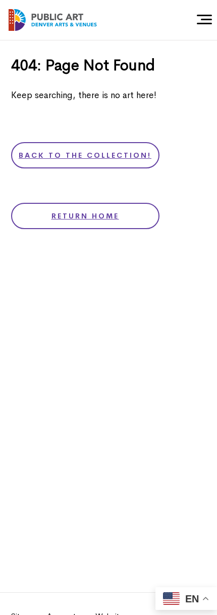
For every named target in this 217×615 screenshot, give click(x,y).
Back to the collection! (85, 155)
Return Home (85, 216)
